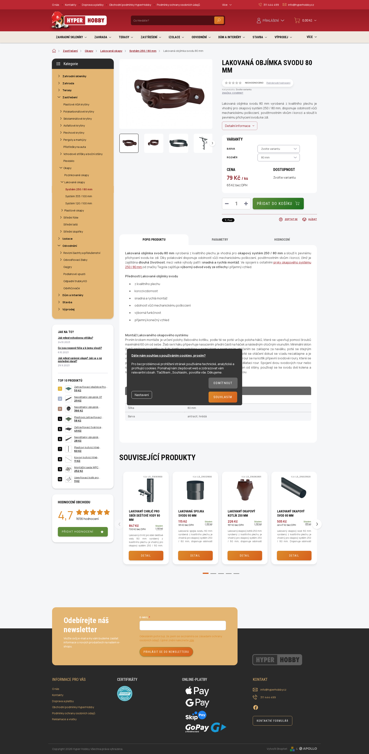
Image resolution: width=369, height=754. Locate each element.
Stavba (67, 302)
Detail (146, 555)
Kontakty (70, 5)
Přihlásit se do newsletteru (166, 651)
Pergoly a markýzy (74, 140)
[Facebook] (255, 707)
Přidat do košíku (274, 203)
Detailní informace (237, 126)
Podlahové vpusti (74, 274)
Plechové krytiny (73, 132)
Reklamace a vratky (64, 719)
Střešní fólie (70, 217)
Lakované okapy (74, 182)
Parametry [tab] (220, 239)
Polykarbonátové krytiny (78, 111)
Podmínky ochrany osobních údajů (178, 5)
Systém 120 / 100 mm (78, 203)
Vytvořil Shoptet (277, 749)
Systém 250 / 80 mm (78, 189)
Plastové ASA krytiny (76, 104)
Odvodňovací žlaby (75, 260)
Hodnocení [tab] (282, 239)
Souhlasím (223, 397)
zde (191, 640)
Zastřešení (69, 97)
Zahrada (68, 83)
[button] (203, 574)
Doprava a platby (92, 5)
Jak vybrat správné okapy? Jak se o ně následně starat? (80, 360)
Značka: (232, 92)
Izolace (67, 238)
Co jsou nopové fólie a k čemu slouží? (80, 348)
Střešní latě (70, 224)
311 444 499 (268, 697)
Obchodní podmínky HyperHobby (130, 5)
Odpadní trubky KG (75, 281)
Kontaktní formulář (272, 720)
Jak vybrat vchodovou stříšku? (75, 337)
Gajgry (67, 267)
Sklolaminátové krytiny (77, 118)
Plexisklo (68, 161)
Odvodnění (69, 246)
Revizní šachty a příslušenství (81, 253)
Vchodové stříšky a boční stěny (82, 154)
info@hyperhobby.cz (273, 689)
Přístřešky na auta (74, 147)
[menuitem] (71, 37)
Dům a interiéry (72, 295)
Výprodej (68, 309)
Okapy (67, 168)
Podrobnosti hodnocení (278, 83)
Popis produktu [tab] (154, 239)
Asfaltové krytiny (74, 125)
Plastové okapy (74, 210)
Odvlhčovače (71, 288)
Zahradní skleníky (74, 76)
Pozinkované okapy (76, 175)
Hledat (219, 20)
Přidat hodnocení (77, 531)
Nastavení (142, 395)
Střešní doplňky (73, 231)
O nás (55, 5)
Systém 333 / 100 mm (78, 196)
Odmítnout (223, 383)
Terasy (67, 90)
